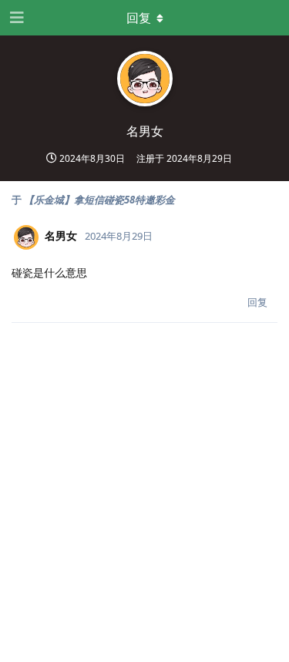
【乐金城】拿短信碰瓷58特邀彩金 (99, 200)
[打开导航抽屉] (15, 17)
